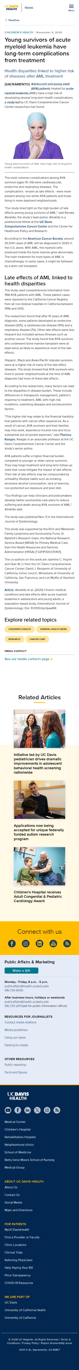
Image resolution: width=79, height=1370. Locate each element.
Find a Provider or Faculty (22, 1237)
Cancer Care (37, 639)
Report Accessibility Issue (56, 1343)
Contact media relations (20, 1022)
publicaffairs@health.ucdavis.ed (26, 986)
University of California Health (25, 1310)
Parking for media (16, 1045)
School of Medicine (18, 1152)
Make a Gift (21, 970)
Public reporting (15, 1064)
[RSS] (67, 943)
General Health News (53, 629)
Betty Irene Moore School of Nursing (29, 1160)
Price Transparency (17, 1275)
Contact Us (12, 1195)
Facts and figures (16, 1072)
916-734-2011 (13, 1006)
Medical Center (15, 1122)
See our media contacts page (27, 658)
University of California (20, 1317)
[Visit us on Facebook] (12, 943)
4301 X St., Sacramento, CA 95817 (39, 1350)
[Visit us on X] (36, 1110)
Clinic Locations (15, 1245)
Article (9, 590)
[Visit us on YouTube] (53, 943)
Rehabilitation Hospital (20, 1137)
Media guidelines (16, 1030)
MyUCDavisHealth (17, 1229)
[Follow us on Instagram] (26, 943)
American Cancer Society (45, 238)
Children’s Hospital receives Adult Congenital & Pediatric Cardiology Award (38, 896)
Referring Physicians (18, 1260)
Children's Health (19, 32)
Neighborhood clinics (19, 1144)
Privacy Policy (30, 1343)
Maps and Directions (18, 1210)
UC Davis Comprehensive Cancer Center (28, 224)
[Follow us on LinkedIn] (39, 943)
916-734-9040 (14, 990)
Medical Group (15, 1167)
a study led (12, 102)
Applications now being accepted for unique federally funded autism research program (39, 832)
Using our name (15, 1037)
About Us (11, 1187)
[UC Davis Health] (18, 1096)
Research (14, 639)
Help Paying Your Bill (19, 1267)
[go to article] (39, 729)
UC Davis (11, 1302)
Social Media (13, 1202)
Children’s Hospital (17, 1129)
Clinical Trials (14, 1252)
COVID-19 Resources (19, 1283)
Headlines (13, 20)
